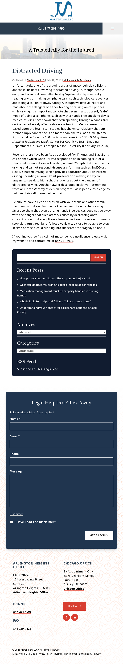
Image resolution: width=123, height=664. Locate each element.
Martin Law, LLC (36, 80)
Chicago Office (74, 589)
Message (16, 471)
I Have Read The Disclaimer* (35, 522)
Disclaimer (16, 514)
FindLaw (97, 653)
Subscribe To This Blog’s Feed (37, 369)
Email (15, 436)
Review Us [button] (74, 606)
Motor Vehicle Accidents (77, 80)
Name (15, 419)
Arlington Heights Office (30, 592)
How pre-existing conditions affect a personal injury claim (56, 278)
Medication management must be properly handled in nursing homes (57, 293)
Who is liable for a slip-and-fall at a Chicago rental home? (56, 301)
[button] (112, 28)
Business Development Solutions (71, 653)
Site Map (30, 653)
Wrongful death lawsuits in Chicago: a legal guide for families (58, 285)
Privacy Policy (45, 653)
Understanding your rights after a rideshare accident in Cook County (57, 310)
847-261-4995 (55, 28)
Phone (14, 454)
